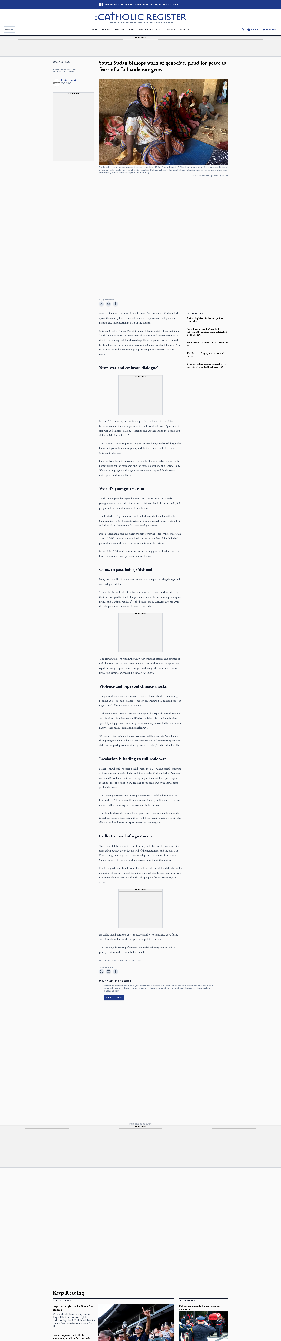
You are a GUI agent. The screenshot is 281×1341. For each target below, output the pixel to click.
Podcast (170, 29)
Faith (131, 29)
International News (61, 69)
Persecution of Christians (63, 71)
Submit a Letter (114, 997)
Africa (73, 69)
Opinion (106, 29)
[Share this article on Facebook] (115, 303)
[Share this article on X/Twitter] (101, 303)
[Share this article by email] (108, 303)
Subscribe (271, 29)
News (94, 29)
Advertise (185, 29)
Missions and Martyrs (150, 29)
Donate (254, 29)
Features (119, 29)
